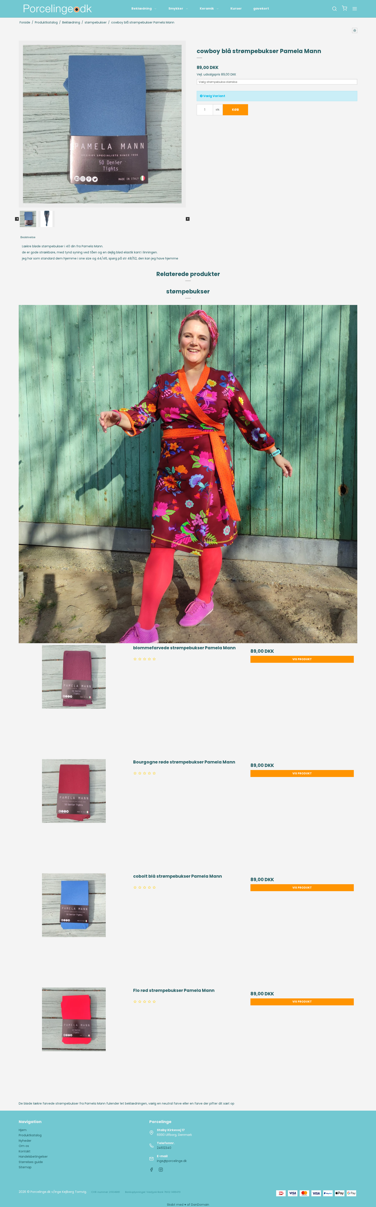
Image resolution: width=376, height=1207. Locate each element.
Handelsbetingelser (33, 1156)
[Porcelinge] (57, 8)
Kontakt (24, 1151)
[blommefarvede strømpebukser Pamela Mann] (74, 700)
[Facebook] (151, 1170)
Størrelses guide (31, 1162)
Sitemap (25, 1167)
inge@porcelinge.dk (172, 1161)
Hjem (23, 1130)
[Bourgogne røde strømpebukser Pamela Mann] (74, 814)
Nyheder (25, 1140)
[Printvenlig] (354, 30)
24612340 (164, 1148)
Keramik (207, 8)
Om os (24, 1146)
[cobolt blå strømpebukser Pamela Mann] (74, 928)
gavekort (261, 8)
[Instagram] (161, 1170)
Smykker (175, 8)
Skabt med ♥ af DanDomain (188, 1204)
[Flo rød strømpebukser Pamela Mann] (74, 1042)
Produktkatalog (30, 1135)
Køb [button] (235, 109)
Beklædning (141, 8)
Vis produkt (302, 659)
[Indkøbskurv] (344, 9)
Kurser (236, 8)
